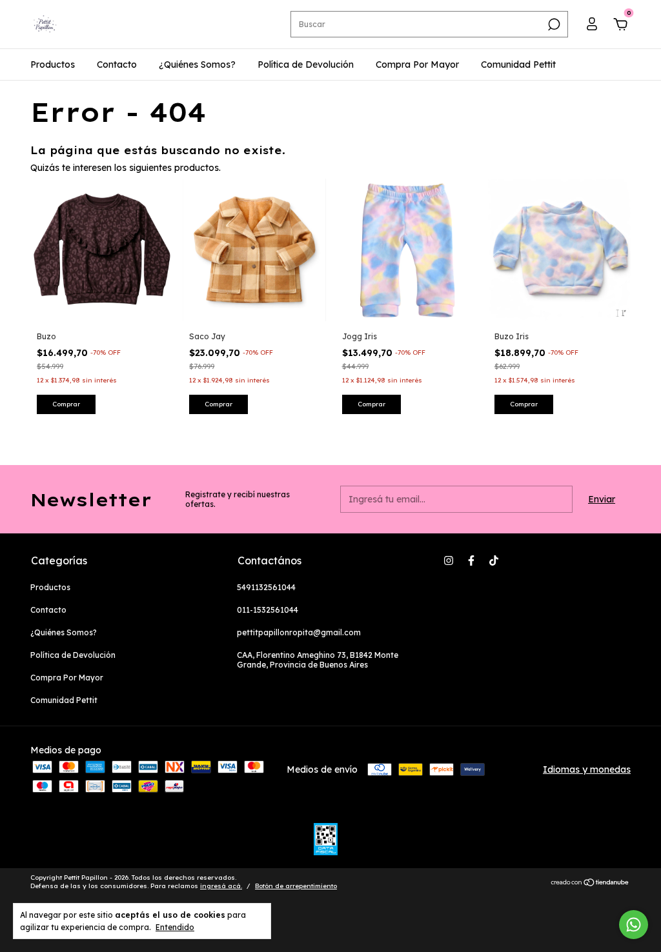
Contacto (117, 64)
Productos (52, 64)
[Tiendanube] (590, 883)
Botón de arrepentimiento (296, 886)
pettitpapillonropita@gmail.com (299, 632)
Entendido (175, 927)
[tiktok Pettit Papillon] (494, 560)
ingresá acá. (221, 886)
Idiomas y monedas (587, 769)
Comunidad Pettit (518, 64)
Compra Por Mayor (417, 64)
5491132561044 (266, 587)
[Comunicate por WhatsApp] (633, 924)
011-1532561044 (267, 610)
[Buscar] (553, 24)
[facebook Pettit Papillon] (471, 560)
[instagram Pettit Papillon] (448, 560)
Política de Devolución (306, 64)
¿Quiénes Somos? (197, 64)
